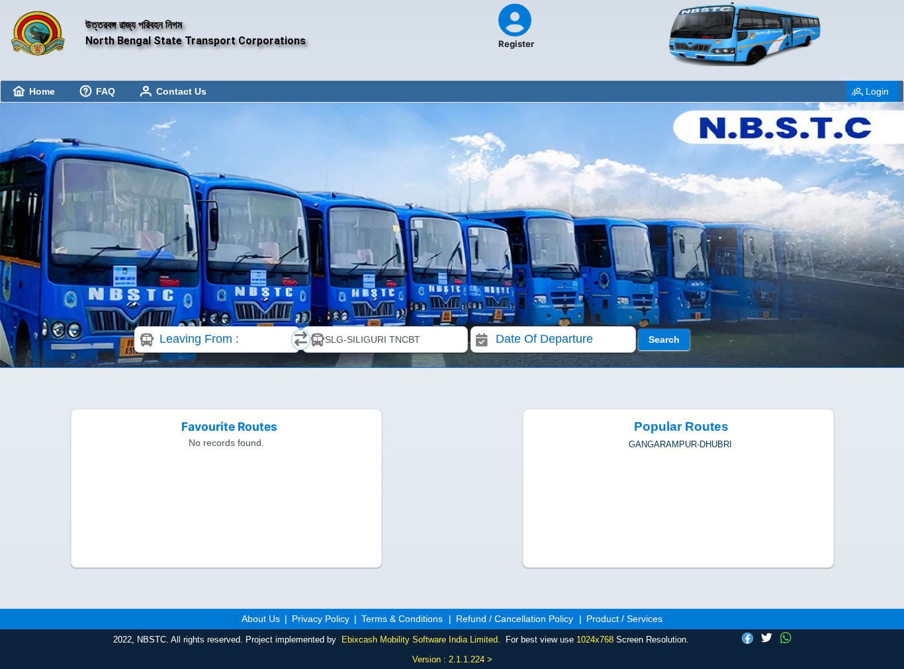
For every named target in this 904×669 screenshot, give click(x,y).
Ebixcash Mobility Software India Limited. (421, 640)
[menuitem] (34, 91)
